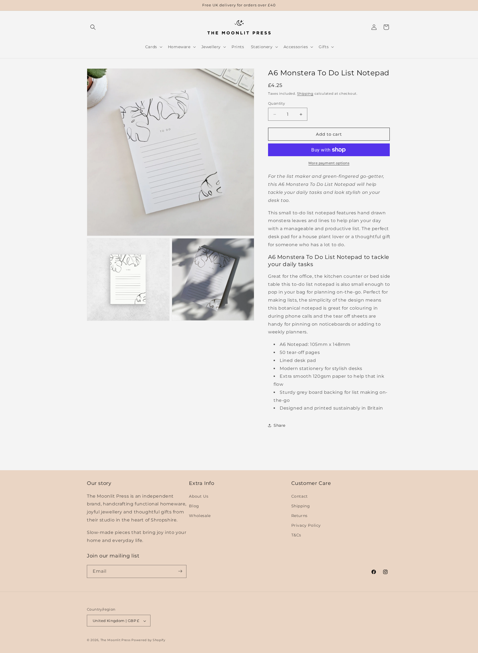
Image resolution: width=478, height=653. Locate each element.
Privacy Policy (306, 525)
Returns (299, 515)
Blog (194, 505)
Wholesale (200, 515)
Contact (299, 495)
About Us (198, 495)
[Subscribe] (180, 571)
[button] (93, 27)
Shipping (305, 93)
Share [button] (279, 425)
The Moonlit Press (115, 640)
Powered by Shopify (148, 640)
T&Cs (296, 535)
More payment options (328, 163)
